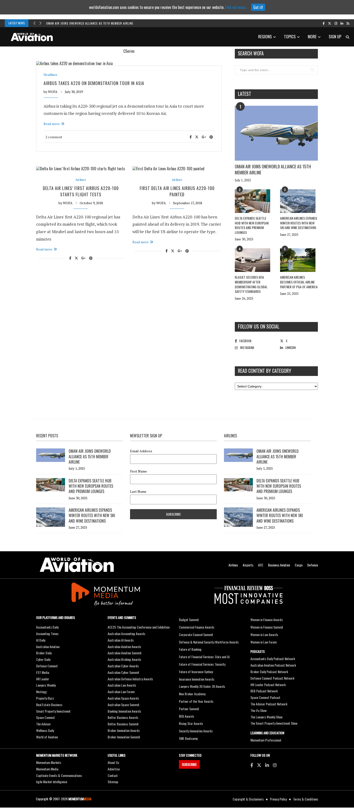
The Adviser (43, 723)
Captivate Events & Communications (59, 775)
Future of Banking (190, 649)
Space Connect (45, 717)
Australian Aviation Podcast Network (273, 665)
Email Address (141, 451)
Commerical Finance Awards (196, 627)
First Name (138, 471)
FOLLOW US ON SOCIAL (258, 326)
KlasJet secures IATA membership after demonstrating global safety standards (251, 284)
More (312, 36)
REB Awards (186, 716)
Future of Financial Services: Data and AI (204, 656)
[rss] (348, 23)
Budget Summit (189, 619)
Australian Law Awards (122, 685)
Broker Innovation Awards (124, 730)
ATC (260, 564)
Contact (113, 775)
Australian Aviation (47, 646)
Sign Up (335, 36)
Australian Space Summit (123, 704)
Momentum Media (47, 768)
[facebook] (324, 23)
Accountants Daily (47, 627)
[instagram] (335, 23)
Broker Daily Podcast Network (269, 671)
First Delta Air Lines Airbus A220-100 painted (177, 191)
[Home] (77, 565)
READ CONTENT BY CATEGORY (264, 370)
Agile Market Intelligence (51, 781)
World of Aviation (47, 736)
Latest (244, 93)
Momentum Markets (48, 762)
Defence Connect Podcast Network (272, 678)
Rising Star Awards (191, 723)
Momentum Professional (265, 739)
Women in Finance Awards (266, 619)
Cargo (298, 564)
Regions (265, 36)
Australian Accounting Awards (126, 633)
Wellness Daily (45, 730)
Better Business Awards (123, 717)
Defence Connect (47, 665)
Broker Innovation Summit (124, 736)
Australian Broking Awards (124, 659)
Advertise (114, 768)
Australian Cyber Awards (123, 665)
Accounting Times (47, 633)
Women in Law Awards (264, 634)
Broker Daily (44, 652)
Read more (52, 123)
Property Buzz (45, 698)
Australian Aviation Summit (125, 652)
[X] (259, 765)
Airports (248, 564)
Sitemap (113, 781)
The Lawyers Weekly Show (266, 716)
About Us (113, 762)
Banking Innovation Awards (124, 711)
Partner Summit (189, 708)
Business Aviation (279, 564)
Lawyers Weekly (46, 685)
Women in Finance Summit (266, 627)
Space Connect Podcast (265, 697)
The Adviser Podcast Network (268, 703)
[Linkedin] (267, 765)
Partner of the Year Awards (196, 701)
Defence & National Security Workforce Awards (209, 641)
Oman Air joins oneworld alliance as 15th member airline (89, 23)
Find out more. (235, 7)
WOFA (53, 91)
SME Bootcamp (188, 738)
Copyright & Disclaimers (248, 798)
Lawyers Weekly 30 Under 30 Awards (202, 686)
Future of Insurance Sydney (196, 671)
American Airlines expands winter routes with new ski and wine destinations (298, 223)
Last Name (138, 491)
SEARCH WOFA (251, 53)
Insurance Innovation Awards (196, 679)
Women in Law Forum (263, 641)
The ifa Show (258, 710)
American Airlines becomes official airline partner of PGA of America (299, 282)
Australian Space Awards (123, 698)
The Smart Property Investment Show (273, 723)
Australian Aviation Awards (124, 646)
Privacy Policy (278, 798)
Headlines (50, 75)
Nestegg (41, 691)
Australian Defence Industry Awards (130, 678)
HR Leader (42, 678)
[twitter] (329, 23)
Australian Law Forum (121, 691)
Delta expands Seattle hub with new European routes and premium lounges (252, 225)
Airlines (80, 180)
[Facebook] (251, 765)
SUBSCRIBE (189, 764)
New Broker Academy (192, 693)
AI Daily (40, 640)
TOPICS (290, 36)
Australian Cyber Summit (123, 672)
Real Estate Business (49, 704)
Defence (312, 564)
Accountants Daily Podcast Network (272, 658)
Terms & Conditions (305, 798)
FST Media (42, 672)
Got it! (258, 7)
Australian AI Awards (121, 640)
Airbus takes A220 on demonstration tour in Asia (94, 83)
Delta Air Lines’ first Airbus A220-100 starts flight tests (81, 191)
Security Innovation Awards (196, 730)
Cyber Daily (43, 659)
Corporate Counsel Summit (196, 634)
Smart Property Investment (53, 711)
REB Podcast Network (264, 690)
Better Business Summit (123, 723)
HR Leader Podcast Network (268, 684)
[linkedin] (342, 23)
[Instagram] (275, 765)
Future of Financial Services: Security (202, 664)
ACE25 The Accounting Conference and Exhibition (139, 627)
